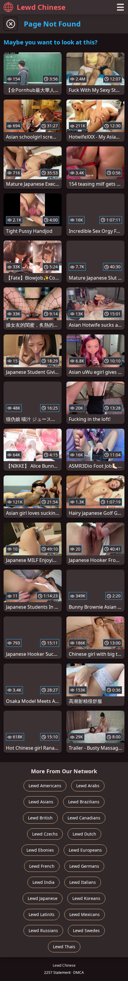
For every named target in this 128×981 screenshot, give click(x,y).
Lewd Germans (84, 866)
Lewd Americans (45, 785)
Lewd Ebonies (40, 850)
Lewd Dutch (84, 834)
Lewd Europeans (85, 850)
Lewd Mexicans (84, 914)
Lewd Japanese (42, 898)
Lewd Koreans (86, 898)
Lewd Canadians (84, 818)
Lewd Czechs (45, 834)
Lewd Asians (41, 802)
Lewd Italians (82, 882)
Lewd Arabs (87, 785)
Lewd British (40, 818)
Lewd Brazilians (83, 802)
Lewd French (41, 866)
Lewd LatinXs (41, 914)
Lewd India (43, 882)
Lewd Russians (43, 930)
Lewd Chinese (41, 7)
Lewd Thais (64, 946)
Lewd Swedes (86, 930)
